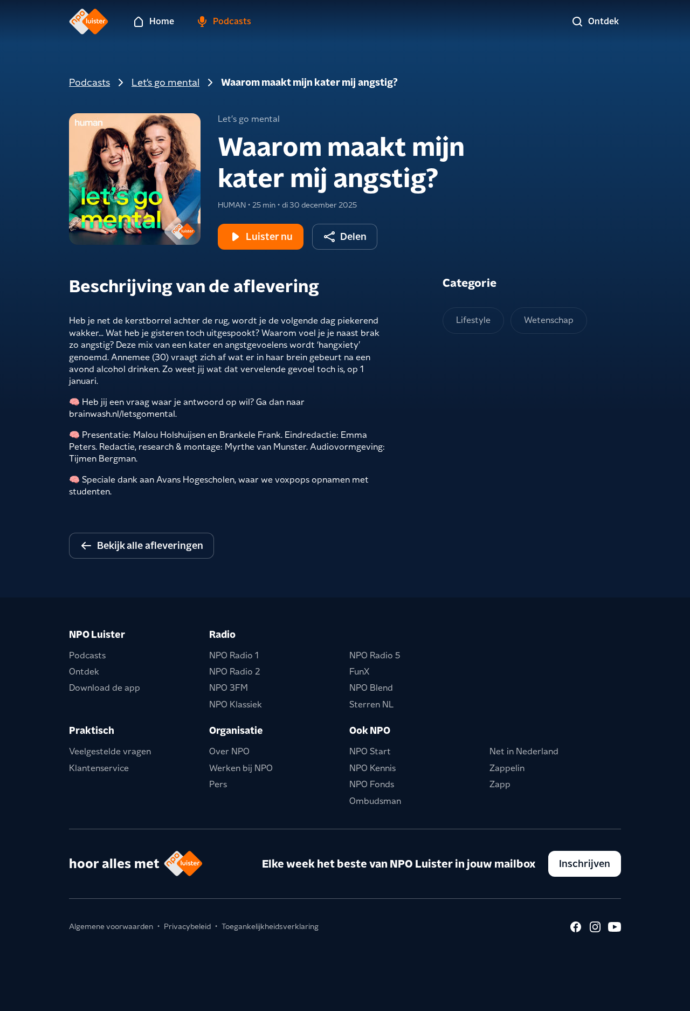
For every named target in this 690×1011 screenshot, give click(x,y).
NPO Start (370, 751)
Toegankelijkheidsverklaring (270, 926)
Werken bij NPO (241, 768)
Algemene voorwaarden (111, 926)
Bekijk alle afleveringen (150, 545)
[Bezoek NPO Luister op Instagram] (595, 926)
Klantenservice (99, 768)
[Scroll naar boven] (664, 996)
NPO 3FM (228, 687)
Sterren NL (371, 704)
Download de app (104, 687)
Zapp (499, 784)
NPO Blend (371, 687)
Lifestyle (473, 320)
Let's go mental (165, 82)
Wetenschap (549, 320)
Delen (353, 236)
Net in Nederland (523, 751)
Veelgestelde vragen (110, 751)
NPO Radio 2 (234, 671)
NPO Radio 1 (234, 655)
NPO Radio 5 (375, 655)
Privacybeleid (187, 926)
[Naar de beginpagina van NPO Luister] (88, 22)
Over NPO (229, 751)
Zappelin (507, 768)
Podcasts (89, 82)
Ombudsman (375, 801)
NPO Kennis (372, 768)
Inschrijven (584, 863)
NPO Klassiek (235, 704)
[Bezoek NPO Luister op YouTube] (614, 926)
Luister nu (269, 236)
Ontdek (84, 671)
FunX (359, 671)
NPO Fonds (371, 784)
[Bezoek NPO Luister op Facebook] (575, 926)
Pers (218, 784)
